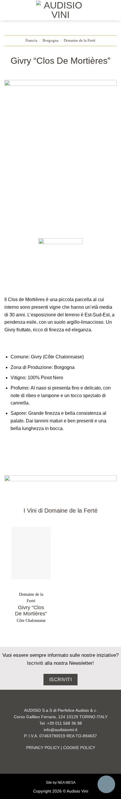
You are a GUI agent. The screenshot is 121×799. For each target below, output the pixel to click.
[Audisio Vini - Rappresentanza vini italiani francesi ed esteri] (60, 10)
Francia (31, 40)
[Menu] (7, 10)
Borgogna (50, 40)
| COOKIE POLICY (77, 748)
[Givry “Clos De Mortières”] (31, 553)
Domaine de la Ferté (79, 40)
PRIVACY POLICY (43, 748)
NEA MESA (66, 782)
